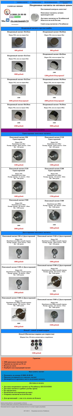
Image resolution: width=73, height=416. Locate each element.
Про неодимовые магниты (50, 2)
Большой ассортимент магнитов (65, 2)
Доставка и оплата (36, 2)
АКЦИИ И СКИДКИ (22, 2)
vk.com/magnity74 (19, 21)
